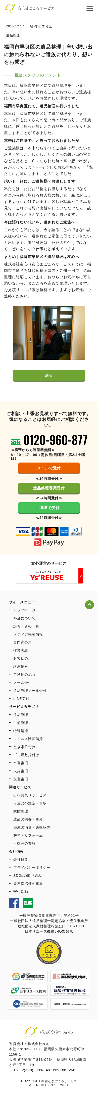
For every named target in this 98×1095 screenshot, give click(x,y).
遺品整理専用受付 (49, 488)
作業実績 (20, 650)
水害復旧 (20, 763)
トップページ (24, 610)
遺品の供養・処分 (28, 819)
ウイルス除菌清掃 (28, 739)
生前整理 (20, 722)
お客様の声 (22, 658)
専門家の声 (22, 642)
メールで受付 (49, 468)
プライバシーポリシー (32, 867)
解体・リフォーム (28, 835)
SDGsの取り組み (27, 875)
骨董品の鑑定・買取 (30, 803)
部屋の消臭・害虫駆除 (32, 827)
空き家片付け (24, 747)
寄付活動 (20, 891)
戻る (49, 375)
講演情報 (20, 666)
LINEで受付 (49, 508)
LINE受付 (21, 698)
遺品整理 (20, 714)
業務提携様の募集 (28, 883)
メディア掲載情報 (28, 634)
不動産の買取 (24, 843)
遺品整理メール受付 (30, 690)
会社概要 (20, 859)
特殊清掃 (20, 731)
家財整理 (20, 811)
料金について (24, 618)
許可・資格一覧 (26, 626)
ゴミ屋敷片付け (26, 755)
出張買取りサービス (30, 795)
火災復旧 (20, 771)
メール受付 (22, 682)
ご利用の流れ (24, 674)
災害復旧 (20, 779)
